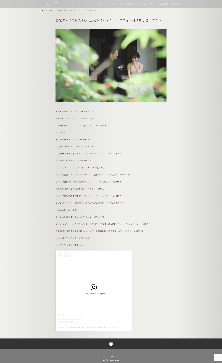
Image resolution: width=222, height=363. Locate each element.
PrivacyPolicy (113, 356)
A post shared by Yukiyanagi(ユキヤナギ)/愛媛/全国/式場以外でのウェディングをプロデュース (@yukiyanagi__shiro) (101, 327)
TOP (104, 356)
